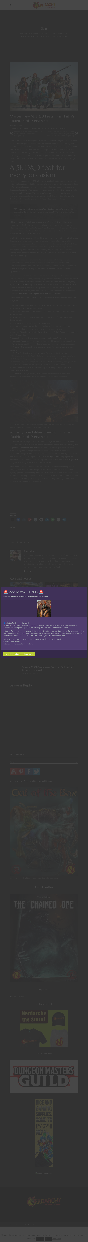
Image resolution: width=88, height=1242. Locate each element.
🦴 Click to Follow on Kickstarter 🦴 (19, 654)
